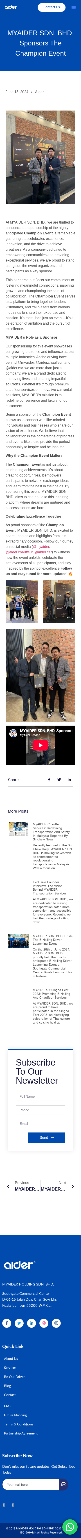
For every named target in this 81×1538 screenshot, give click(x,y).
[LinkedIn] (31, 1323)
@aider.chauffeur (19, 552)
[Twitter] (19, 1323)
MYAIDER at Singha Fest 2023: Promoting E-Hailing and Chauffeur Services (51, 993)
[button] (73, 7)
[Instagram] (56, 1323)
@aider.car (43, 552)
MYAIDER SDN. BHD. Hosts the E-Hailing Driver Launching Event (52, 940)
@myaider (41, 547)
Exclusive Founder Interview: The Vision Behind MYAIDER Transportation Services (50, 887)
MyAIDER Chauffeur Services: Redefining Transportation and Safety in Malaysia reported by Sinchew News (51, 831)
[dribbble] (43, 1323)
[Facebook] (6, 1323)
